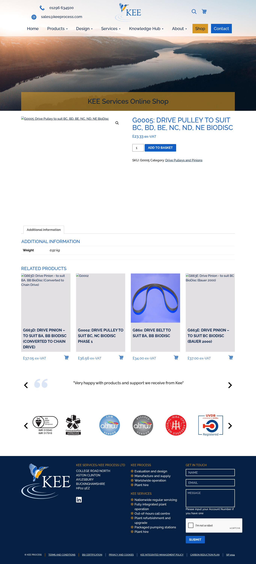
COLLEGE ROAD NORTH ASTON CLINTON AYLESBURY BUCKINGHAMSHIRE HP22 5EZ (93, 479)
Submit (195, 539)
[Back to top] (247, 555)
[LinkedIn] (79, 501)
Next (230, 385)
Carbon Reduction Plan (204, 554)
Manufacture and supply (153, 476)
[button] (195, 12)
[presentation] (214, 525)
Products (56, 28)
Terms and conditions (61, 554)
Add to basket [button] (66, 357)
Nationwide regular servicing (156, 500)
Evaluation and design (151, 471)
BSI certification (92, 554)
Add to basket (160, 147)
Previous (26, 385)
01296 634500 (61, 7)
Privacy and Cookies (121, 554)
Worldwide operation (150, 480)
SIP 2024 (230, 554)
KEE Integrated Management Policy (161, 554)
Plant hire (142, 485)
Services (110, 28)
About (178, 28)
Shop (200, 28)
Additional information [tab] (44, 230)
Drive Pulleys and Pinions (183, 160)
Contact (221, 28)
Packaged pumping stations (155, 527)
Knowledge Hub (145, 28)
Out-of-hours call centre (152, 513)
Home (33, 28)
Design (83, 28)
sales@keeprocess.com (61, 16)
